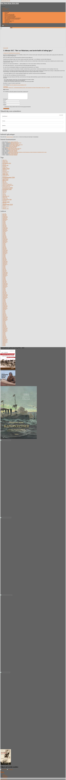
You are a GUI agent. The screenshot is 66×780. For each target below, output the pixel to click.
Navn (4, 100)
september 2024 (5, 230)
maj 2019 (4, 289)
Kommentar (5, 99)
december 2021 (4, 261)
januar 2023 (4, 249)
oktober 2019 (4, 285)
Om (3, 10)
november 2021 (5, 262)
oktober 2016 (4, 318)
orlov (4, 195)
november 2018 (5, 295)
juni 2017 (4, 311)
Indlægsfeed (4, 775)
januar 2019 (4, 293)
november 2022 (5, 250)
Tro (4, 205)
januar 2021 (4, 271)
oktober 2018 (4, 296)
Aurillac (5, 162)
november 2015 (5, 328)
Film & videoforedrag (8, 21)
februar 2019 (4, 292)
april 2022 (4, 257)
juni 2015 (4, 333)
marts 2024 (4, 236)
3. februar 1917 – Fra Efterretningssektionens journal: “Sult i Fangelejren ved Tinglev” (19, 87)
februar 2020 (4, 281)
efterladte (4, 167)
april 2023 (4, 246)
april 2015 (4, 335)
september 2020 (5, 275)
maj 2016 (4, 323)
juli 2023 (3, 243)
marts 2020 (4, 280)
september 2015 (5, 330)
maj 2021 (4, 267)
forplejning (5, 171)
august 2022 (4, 253)
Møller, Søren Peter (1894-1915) (16, 142)
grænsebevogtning (5, 175)
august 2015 (4, 331)
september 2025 (5, 219)
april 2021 (4, 268)
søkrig (4, 203)
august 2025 (4, 220)
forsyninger (4, 172)
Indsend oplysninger (9, 136)
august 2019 (4, 287)
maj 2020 (4, 278)
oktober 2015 (4, 329)
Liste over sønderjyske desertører (10, 17)
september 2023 (5, 241)
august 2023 (4, 242)
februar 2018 (4, 303)
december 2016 (4, 316)
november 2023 (5, 239)
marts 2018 (4, 302)
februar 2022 (4, 259)
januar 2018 (4, 304)
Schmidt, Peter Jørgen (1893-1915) (13, 149)
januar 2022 (4, 260)
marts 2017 (4, 314)
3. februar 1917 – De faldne (43, 87)
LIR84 (4, 192)
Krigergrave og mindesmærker (9, 15)
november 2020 (5, 273)
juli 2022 (3, 254)
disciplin (4, 166)
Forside (3, 7)
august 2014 (4, 342)
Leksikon (4, 23)
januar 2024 (4, 237)
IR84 (5, 180)
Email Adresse (5, 116)
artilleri (4, 161)
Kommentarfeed (5, 776)
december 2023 (4, 238)
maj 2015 (4, 334)
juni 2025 (4, 222)
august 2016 (4, 320)
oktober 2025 (4, 218)
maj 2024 (4, 234)
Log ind (3, 774)
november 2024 (5, 228)
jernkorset (5, 183)
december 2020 (4, 272)
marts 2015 (4, 336)
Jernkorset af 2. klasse (7, 184)
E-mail (4, 102)
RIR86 (4, 197)
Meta (2, 772)
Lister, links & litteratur (6, 11)
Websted (4, 104)
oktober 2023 (4, 240)
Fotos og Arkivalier (5, 8)
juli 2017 (3, 310)
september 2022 (5, 252)
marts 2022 (4, 258)
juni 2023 (4, 244)
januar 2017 (4, 315)
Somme (4, 200)
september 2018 (5, 297)
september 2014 (5, 341)
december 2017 (4, 305)
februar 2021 (4, 270)
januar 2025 (4, 226)
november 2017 (5, 306)
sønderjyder (7, 204)
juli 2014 (3, 343)
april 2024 (4, 235)
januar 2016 (4, 327)
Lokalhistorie (4, 24)
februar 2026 (4, 214)
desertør (5, 165)
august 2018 (4, 298)
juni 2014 (4, 344)
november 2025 (5, 217)
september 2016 (5, 319)
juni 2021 (4, 266)
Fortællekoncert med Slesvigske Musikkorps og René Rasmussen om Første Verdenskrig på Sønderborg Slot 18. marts (27, 152)
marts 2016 (4, 325)
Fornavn (3, 120)
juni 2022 (4, 255)
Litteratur (6, 13)
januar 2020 (4, 282)
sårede (6, 202)
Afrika (4, 86)
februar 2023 (4, 248)
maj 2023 (4, 245)
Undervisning (7, 12)
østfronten (5, 208)
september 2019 (5, 286)
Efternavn (4, 125)
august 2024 (4, 231)
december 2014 (4, 339)
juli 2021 (3, 265)
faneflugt (4, 169)
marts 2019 (4, 291)
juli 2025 (3, 221)
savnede (5, 198)
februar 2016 (4, 326)
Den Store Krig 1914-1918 (9, 3)
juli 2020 (3, 276)
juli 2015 (3, 332)
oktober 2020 (4, 274)
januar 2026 (4, 215)
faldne (5, 168)
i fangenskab (5, 178)
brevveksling (6, 163)
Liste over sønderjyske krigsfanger (10, 16)
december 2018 (4, 294)
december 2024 (4, 227)
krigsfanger (7, 189)
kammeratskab (6, 186)
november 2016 (5, 317)
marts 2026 (4, 213)
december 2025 (4, 216)
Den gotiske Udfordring (14, 143)
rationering (5, 196)
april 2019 (4, 290)
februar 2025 (4, 225)
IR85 (4, 181)
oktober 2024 (4, 229)
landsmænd (4, 190)
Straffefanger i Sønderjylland (9, 20)
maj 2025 (4, 223)
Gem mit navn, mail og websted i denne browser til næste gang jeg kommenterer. (17, 106)
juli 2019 (3, 288)
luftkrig (3, 193)
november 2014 (5, 340)
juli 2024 (3, 232)
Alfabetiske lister (7, 19)
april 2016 (4, 324)
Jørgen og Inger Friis (7, 185)
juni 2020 (4, 277)
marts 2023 (4, 247)
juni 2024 (4, 233)
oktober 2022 (4, 251)
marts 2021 (4, 269)
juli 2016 (3, 321)
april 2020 (4, 279)
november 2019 (5, 284)
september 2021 (5, 263)
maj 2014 (4, 345)
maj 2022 (4, 256)
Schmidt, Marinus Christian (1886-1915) (16, 144)
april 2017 (4, 313)
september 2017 (5, 308)
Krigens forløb (7, 22)
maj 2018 (4, 301)
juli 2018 (3, 299)
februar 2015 (4, 337)
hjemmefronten (8, 177)
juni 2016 (4, 322)
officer (4, 194)
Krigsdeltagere (4, 9)
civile (4, 164)
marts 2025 (4, 224)
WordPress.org (4, 777)
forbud (4, 170)
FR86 (5, 174)
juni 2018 (4, 300)
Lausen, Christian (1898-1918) (13, 141)
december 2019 (4, 283)
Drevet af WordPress (3, 779)
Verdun (4, 207)
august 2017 (4, 309)
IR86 (4, 182)
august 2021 (4, 264)
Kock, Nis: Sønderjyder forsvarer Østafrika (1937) (18, 84)
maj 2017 (4, 312)
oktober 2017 (4, 307)
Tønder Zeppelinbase (5, 206)
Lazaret (4, 191)
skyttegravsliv (7, 199)
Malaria (6, 86)
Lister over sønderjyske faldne (9, 14)
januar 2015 (4, 338)
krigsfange (7, 188)
